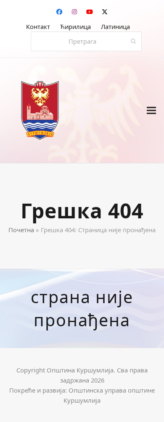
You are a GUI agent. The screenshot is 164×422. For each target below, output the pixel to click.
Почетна (21, 229)
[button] (151, 110)
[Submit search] (133, 41)
